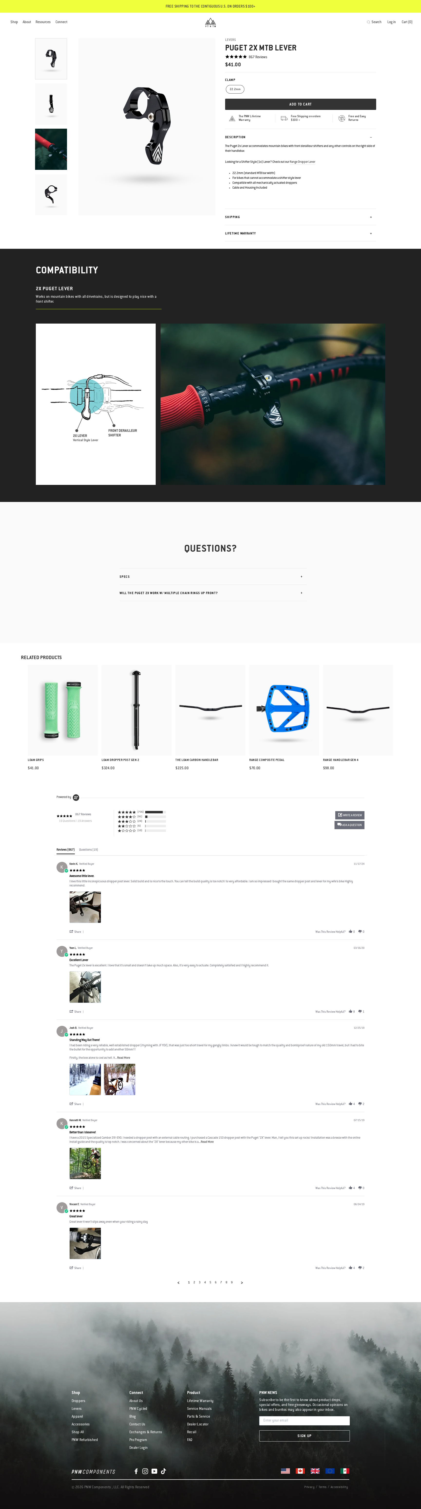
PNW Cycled (138, 1409)
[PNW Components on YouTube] (154, 1471)
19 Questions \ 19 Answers (75, 821)
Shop (14, 22)
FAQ (189, 1440)
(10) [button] (139, 830)
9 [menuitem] (232, 1282)
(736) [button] (140, 812)
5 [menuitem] (210, 1282)
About (27, 22)
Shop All (78, 1432)
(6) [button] (139, 826)
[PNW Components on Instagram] (145, 1471)
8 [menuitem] (226, 1282)
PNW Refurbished (85, 1440)
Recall (191, 1432)
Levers (230, 40)
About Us (136, 1401)
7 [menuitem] (221, 1282)
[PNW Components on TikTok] (163, 1471)
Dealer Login (138, 1448)
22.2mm (235, 89)
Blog (132, 1417)
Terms (322, 1487)
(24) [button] (139, 821)
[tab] (66, 851)
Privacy (309, 1487)
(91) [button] (139, 816)
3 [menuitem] (200, 1282)
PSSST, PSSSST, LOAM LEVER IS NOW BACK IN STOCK (210, 7)
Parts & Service (198, 1417)
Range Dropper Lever (302, 162)
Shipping (232, 217)
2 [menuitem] (194, 1282)
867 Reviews (258, 57)
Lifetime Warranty (240, 233)
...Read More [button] (122, 1058)
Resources (43, 22)
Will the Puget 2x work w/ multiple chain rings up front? (169, 593)
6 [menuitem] (216, 1282)
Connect (61, 22)
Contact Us (137, 1425)
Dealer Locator (198, 1425)
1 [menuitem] (189, 1282)
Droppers (78, 1401)
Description (235, 137)
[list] (216, 908)
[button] (349, 825)
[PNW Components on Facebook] (136, 1471)
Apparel (77, 1417)
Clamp (230, 80)
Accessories (81, 1425)
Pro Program (138, 1440)
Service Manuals (199, 1409)
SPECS (125, 577)
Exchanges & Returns (145, 1432)
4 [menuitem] (205, 1282)
